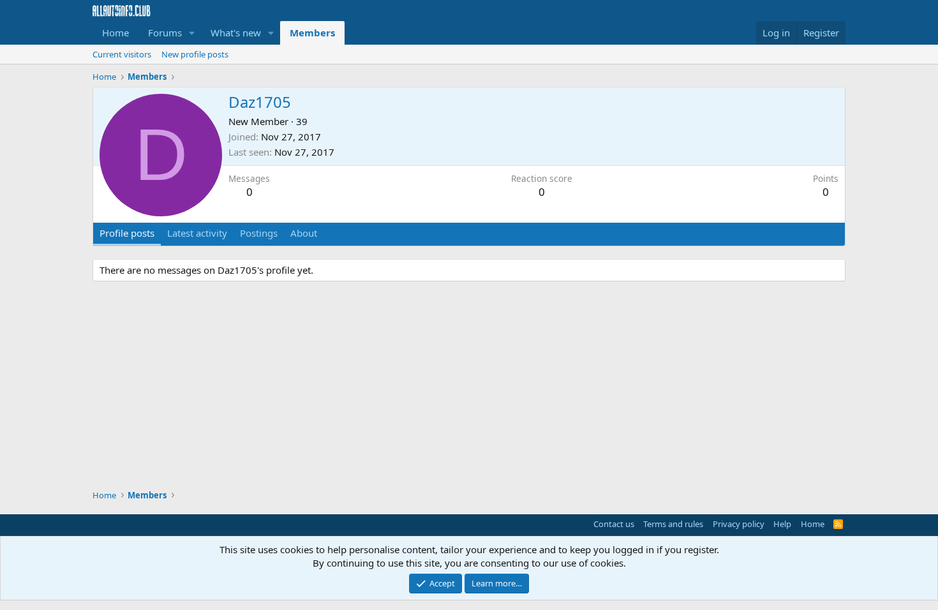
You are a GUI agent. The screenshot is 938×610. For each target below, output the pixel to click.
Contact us (613, 524)
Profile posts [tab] (127, 233)
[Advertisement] (469, 387)
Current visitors (122, 54)
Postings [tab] (259, 233)
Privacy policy (738, 524)
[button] (192, 33)
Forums (165, 32)
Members (312, 32)
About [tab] (303, 233)
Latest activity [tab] (197, 233)
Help (782, 524)
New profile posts (194, 54)
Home (115, 32)
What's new (236, 32)
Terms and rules (673, 524)
